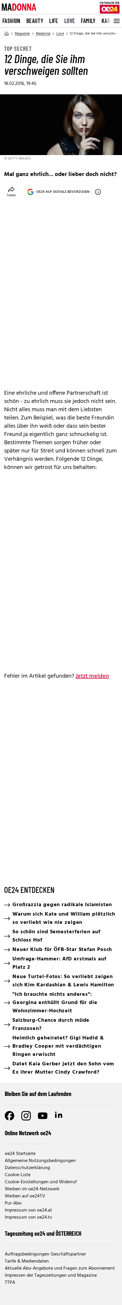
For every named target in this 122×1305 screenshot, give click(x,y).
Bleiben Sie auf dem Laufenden (38, 1093)
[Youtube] (42, 1115)
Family (88, 20)
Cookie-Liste (17, 1175)
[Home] (6, 33)
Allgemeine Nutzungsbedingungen (40, 1161)
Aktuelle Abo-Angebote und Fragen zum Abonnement (60, 1268)
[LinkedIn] (59, 1115)
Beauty (34, 20)
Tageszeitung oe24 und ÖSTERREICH (43, 1233)
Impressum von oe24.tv (28, 1217)
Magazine (22, 33)
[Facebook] (9, 1115)
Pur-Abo (13, 1203)
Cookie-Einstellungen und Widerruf (41, 1182)
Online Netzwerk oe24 (28, 1132)
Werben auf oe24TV (25, 1196)
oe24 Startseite (20, 1154)
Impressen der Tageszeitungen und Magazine (51, 1275)
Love (69, 20)
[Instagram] (26, 1115)
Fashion (11, 20)
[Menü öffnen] (116, 21)
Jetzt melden (92, 676)
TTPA (10, 1282)
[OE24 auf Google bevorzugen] (98, 191)
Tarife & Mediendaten (27, 1261)
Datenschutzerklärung (27, 1168)
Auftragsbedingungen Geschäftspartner (45, 1254)
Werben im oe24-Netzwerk (32, 1189)
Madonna (43, 33)
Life (53, 20)
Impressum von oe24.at (28, 1210)
